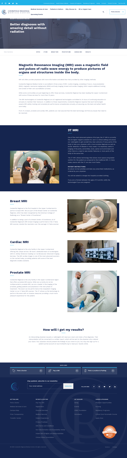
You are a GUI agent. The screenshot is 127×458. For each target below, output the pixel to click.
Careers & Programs (75, 3)
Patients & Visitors (56, 9)
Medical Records (41, 414)
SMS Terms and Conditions (45, 426)
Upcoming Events (37, 14)
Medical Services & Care (39, 9)
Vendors (107, 447)
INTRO (38, 52)
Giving (98, 3)
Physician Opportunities (104, 403)
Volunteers (78, 414)
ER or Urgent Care (85, 9)
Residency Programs (89, 3)
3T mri (46, 52)
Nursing (98, 406)
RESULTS (88, 52)
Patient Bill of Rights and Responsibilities (49, 433)
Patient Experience (42, 418)
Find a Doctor (14, 403)
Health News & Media (62, 3)
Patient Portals (112, 3)
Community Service (49, 3)
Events (76, 406)
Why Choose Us (71, 9)
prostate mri (66, 52)
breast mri (55, 52)
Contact (104, 3)
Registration (40, 406)
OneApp (114, 447)
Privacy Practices (41, 422)
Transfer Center (15, 418)
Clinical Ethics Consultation (45, 437)
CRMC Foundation (80, 410)
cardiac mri (78, 52)
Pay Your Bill (121, 3)
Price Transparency (16, 414)
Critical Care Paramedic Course (106, 414)
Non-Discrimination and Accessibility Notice (50, 430)
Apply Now (99, 418)
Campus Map (14, 410)
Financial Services (42, 410)
